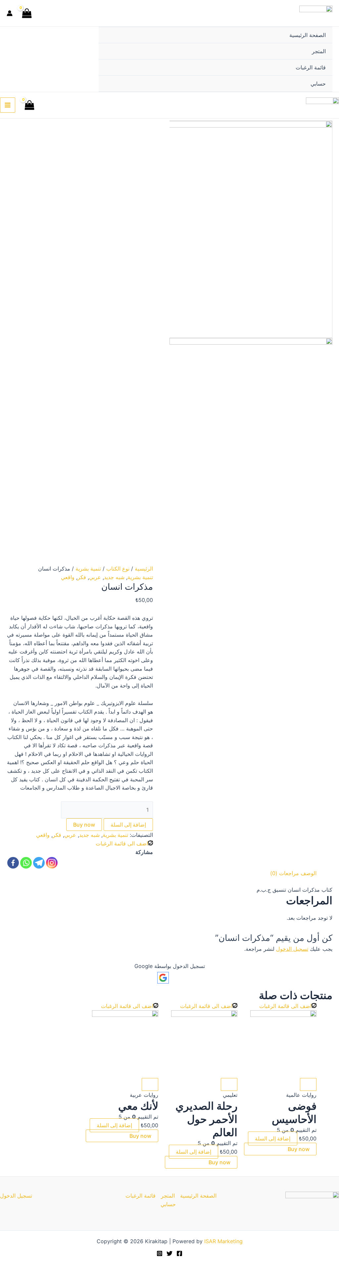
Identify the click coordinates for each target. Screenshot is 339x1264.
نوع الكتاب (117, 568)
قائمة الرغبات (311, 67)
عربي (95, 577)
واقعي (67, 577)
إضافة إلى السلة (128, 824)
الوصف (308, 873)
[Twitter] (169, 1253)
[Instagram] (52, 863)
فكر (81, 577)
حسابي (318, 83)
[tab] (308, 873)
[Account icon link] (10, 13)
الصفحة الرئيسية (307, 35)
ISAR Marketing (223, 1241)
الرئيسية (144, 568)
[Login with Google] (163, 978)
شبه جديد (114, 577)
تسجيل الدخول (292, 949)
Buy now (84, 824)
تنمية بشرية (88, 568)
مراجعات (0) (284, 873)
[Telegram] (39, 863)
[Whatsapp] (26, 863)
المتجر (319, 51)
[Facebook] (13, 863)
